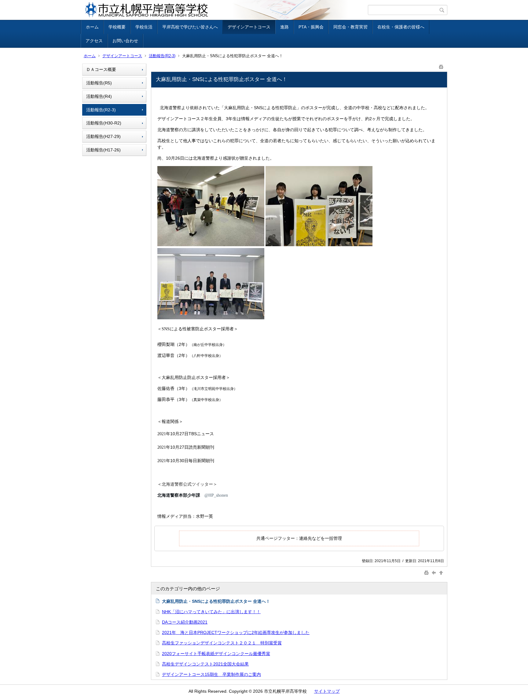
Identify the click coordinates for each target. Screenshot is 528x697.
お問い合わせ (125, 40)
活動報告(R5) (99, 82)
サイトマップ (327, 691)
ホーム (92, 26)
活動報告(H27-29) (103, 136)
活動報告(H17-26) (103, 149)
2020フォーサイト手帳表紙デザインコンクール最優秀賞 (216, 653)
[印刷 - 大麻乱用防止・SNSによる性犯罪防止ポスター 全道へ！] (441, 65)
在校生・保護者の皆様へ (400, 26)
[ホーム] (225, 10)
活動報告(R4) (99, 96)
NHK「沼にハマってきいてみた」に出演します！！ (211, 611)
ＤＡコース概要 (101, 69)
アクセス (94, 40)
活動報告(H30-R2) (103, 122)
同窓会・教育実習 (350, 26)
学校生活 (143, 26)
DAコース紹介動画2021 (184, 622)
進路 (284, 26)
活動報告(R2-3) (162, 56)
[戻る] (434, 572)
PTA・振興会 (311, 26)
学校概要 (117, 26)
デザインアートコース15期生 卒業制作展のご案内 (211, 674)
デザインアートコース (249, 26)
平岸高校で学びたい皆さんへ (190, 26)
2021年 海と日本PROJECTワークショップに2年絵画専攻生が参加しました (236, 632)
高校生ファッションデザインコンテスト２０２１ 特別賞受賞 (222, 642)
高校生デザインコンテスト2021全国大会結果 (205, 664)
